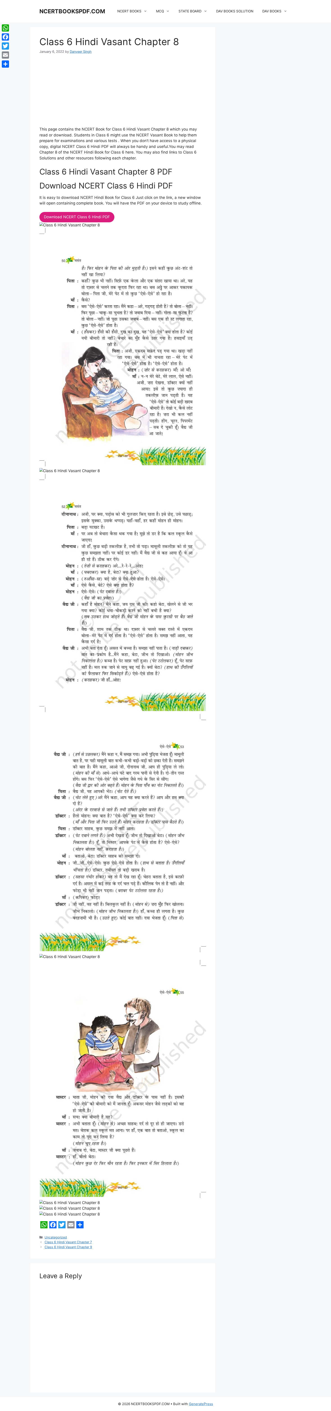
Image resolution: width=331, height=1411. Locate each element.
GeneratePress (201, 1404)
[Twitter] (5, 46)
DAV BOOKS (271, 11)
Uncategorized (56, 1237)
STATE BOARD (190, 11)
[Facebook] (5, 36)
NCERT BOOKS (129, 11)
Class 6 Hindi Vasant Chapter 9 (68, 1247)
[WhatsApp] (5, 27)
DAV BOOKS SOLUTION (234, 11)
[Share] (5, 64)
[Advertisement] (122, 93)
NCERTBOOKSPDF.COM (72, 11)
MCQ (160, 11)
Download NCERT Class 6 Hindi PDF (77, 217)
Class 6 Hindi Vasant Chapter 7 (68, 1242)
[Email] (5, 55)
